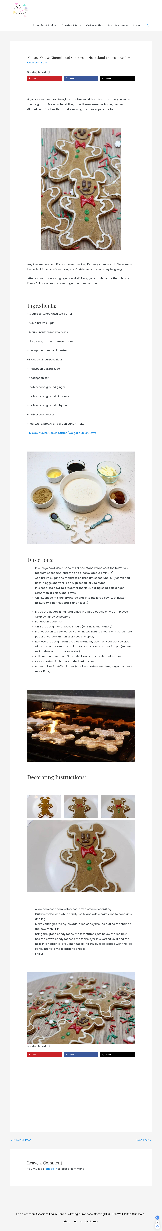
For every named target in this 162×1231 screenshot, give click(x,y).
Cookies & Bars (71, 25)
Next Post (144, 1140)
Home (78, 1221)
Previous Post (20, 1140)
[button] (148, 25)
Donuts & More (118, 25)
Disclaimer (92, 1221)
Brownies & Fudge (44, 25)
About (137, 25)
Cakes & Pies (94, 25)
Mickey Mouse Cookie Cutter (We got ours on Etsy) (62, 433)
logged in (51, 1169)
